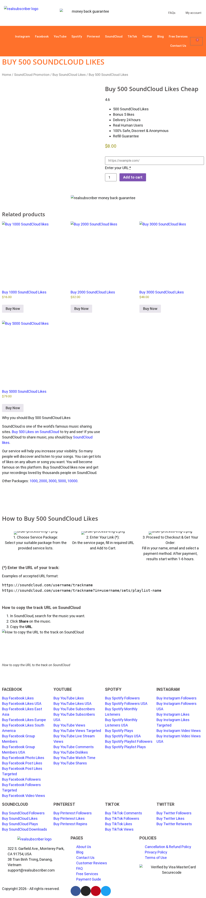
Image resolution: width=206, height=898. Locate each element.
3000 (52, 481)
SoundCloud (114, 36)
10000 (72, 481)
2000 (43, 481)
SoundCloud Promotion (31, 75)
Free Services (178, 36)
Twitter (147, 36)
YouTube (60, 36)
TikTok (132, 36)
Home (6, 75)
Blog (160, 36)
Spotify (76, 36)
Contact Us (178, 46)
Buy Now (13, 308)
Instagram (22, 36)
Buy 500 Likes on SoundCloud (35, 432)
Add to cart (132, 177)
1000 (34, 481)
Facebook (42, 36)
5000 (62, 481)
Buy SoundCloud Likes (69, 75)
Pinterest (93, 36)
